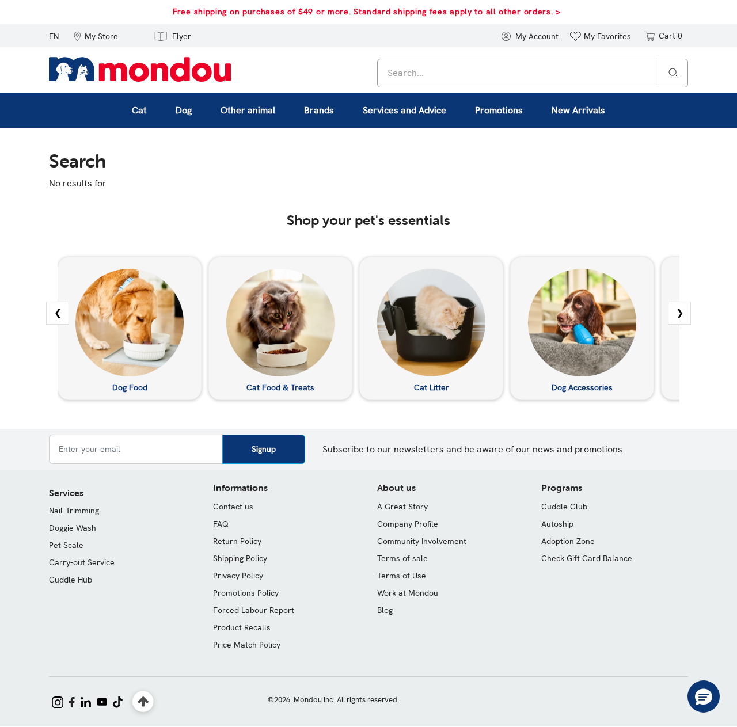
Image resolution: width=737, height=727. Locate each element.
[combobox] (532, 73)
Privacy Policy (238, 575)
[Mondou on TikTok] (118, 701)
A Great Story (402, 506)
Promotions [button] (499, 110)
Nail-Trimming (74, 510)
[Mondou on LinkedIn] (86, 701)
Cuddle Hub (70, 579)
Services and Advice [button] (404, 110)
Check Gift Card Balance (586, 558)
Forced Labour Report (253, 610)
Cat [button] (139, 110)
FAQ (221, 524)
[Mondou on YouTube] (102, 701)
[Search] (673, 72)
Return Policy (237, 541)
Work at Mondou (407, 593)
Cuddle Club (564, 506)
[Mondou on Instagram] (57, 701)
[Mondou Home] (140, 68)
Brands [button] (319, 110)
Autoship (557, 524)
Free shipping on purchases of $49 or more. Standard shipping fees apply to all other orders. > (367, 11)
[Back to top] (143, 702)
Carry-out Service (82, 562)
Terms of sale (402, 558)
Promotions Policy (246, 593)
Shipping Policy (240, 558)
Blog (385, 610)
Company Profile (407, 524)
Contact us (233, 506)
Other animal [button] (248, 110)
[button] (95, 35)
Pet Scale (66, 545)
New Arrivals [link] (578, 110)
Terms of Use (401, 575)
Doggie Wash (72, 528)
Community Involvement (421, 541)
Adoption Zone (568, 541)
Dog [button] (184, 110)
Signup (264, 449)
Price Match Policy (246, 645)
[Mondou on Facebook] (72, 701)
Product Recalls (242, 627)
